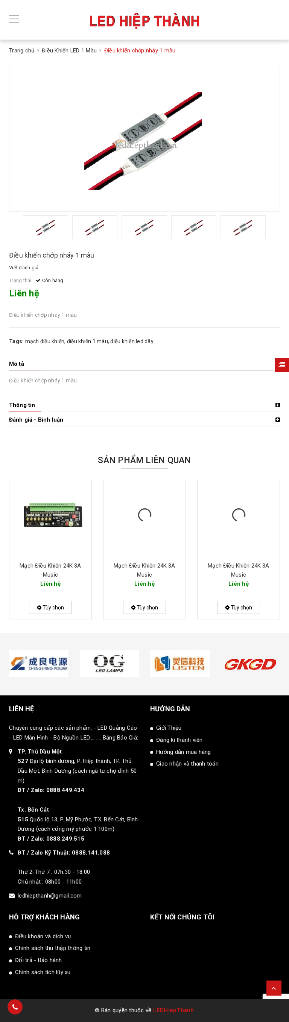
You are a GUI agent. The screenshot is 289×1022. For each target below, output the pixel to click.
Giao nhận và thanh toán (187, 763)
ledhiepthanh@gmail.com (50, 895)
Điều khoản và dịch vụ (43, 936)
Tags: (17, 341)
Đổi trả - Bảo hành (38, 960)
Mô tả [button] (16, 364)
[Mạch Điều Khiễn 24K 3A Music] (50, 518)
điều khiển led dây (132, 341)
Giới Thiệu (169, 727)
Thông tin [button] (22, 405)
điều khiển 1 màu (87, 341)
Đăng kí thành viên (179, 740)
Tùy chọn (52, 608)
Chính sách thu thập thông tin (52, 948)
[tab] (144, 364)
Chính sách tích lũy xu (43, 972)
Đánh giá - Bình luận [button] (36, 419)
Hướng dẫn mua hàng (183, 752)
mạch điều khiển (45, 341)
